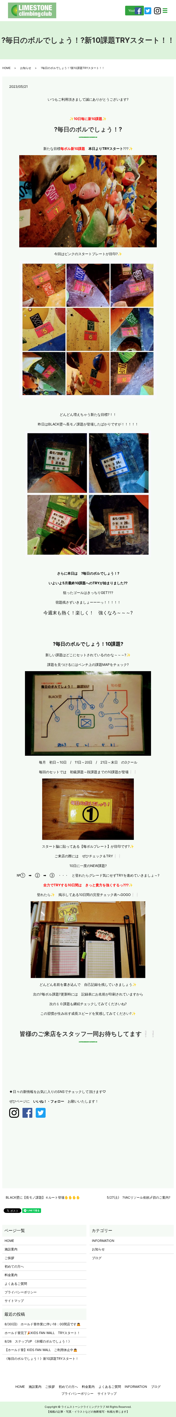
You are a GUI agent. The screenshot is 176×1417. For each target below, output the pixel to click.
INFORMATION (103, 1241)
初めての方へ (14, 1266)
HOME (6, 68)
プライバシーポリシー (21, 1292)
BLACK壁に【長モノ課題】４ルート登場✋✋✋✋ (43, 1197)
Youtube (134, 10)
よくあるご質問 (16, 1284)
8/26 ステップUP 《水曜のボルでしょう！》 (38, 1341)
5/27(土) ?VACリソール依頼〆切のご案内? (138, 1197)
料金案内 (11, 1275)
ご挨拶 (9, 1258)
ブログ (97, 1258)
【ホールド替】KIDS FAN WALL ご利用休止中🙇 (41, 1350)
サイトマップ (14, 1301)
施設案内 (11, 1249)
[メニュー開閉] (165, 10)
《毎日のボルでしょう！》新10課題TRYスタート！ (42, 1358)
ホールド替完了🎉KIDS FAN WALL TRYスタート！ (42, 1333)
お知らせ (25, 68)
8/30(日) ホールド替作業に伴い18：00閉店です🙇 (42, 1324)
